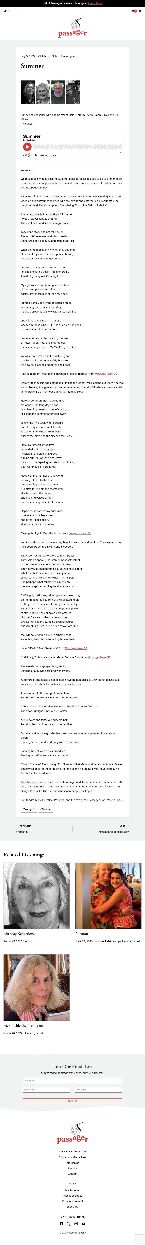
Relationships (113, 941)
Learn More (95, 3)
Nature (56, 56)
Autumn (81, 933)
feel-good (29, 809)
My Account (72, 1190)
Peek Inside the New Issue (23, 1025)
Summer (46, 809)
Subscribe (72, 1207)
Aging (28, 941)
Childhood (44, 56)
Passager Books (72, 1196)
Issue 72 (80, 533)
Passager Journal (72, 1201)
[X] (68, 1223)
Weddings (23, 829)
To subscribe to (30, 782)
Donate (72, 1168)
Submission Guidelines (72, 1157)
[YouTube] (83, 1223)
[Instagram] (76, 1223)
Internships (72, 1163)
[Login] (140, 11)
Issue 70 (106, 374)
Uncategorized (70, 56)
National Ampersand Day (114, 829)
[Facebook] (61, 1223)
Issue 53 (76, 648)
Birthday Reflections (19, 933)
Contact (72, 1174)
